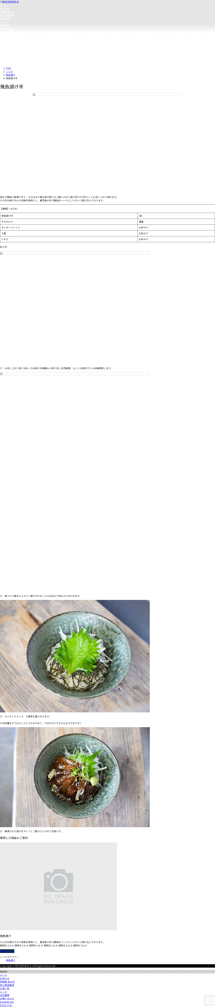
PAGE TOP (6, 1005)
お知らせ (4, 978)
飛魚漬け (10, 960)
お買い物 (4, 988)
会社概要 (4, 995)
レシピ (3, 992)
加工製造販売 (7, 985)
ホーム (3, 975)
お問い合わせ (7, 998)
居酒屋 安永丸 (7, 981)
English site (7, 1002)
